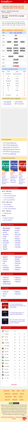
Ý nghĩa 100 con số (6, 327)
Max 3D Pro (18, 293)
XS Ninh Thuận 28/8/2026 (9, 208)
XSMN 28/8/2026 (7, 193)
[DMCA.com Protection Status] (14, 403)
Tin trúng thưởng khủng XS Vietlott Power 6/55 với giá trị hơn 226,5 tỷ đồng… (17, 305)
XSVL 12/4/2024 (19, 101)
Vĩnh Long (21, 7)
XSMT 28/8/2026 (7, 204)
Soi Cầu (21, 396)
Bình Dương (14, 6)
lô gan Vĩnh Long (15, 151)
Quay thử (7, 399)
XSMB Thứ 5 (18, 279)
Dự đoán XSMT (12, 173)
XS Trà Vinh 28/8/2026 (8, 197)
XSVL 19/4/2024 (18, 32)
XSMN (3, 30)
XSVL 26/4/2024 (7, 103)
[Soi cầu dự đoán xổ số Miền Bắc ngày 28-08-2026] (22, 166)
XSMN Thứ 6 (10, 30)
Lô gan (21, 399)
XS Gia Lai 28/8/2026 (8, 206)
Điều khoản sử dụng (21, 417)
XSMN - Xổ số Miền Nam (8, 224)
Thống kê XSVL (6, 149)
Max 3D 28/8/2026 (7, 220)
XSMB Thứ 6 (6, 281)
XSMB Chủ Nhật (7, 283)
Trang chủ (7, 390)
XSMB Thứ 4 (6, 279)
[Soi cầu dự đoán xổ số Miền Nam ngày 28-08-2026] (5, 166)
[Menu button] (25, 1)
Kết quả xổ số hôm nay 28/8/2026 (10, 188)
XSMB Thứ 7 (18, 281)
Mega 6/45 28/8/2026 (8, 218)
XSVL (11, 32)
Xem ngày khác (20, 103)
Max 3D (5, 293)
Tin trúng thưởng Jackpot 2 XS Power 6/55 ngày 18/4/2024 (16, 313)
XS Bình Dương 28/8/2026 (9, 195)
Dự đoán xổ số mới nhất (8, 158)
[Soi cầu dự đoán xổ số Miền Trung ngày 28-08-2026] (14, 166)
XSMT (23, 390)
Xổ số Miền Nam (12, 153)
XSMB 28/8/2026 (7, 213)
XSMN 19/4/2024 (18, 30)
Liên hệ (14, 418)
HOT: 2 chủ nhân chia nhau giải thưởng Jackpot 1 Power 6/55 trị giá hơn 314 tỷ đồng (17, 321)
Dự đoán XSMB (21, 173)
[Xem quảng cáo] (24, 418)
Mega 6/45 (17, 291)
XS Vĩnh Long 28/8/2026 (9, 199)
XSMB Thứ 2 (6, 277)
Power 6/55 (5, 291)
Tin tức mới (4, 300)
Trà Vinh (15, 7)
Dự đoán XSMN (4, 173)
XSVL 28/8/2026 (7, 101)
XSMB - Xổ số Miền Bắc (7, 274)
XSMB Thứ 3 (18, 277)
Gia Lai (20, 6)
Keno (4, 295)
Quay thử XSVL (6, 147)
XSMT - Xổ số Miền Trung (8, 253)
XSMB (13, 390)
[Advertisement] (14, 123)
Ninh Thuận (10, 7)
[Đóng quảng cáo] (27, 417)
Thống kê (14, 399)
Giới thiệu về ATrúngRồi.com (8, 417)
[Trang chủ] (6, 1)
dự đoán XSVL (14, 145)
